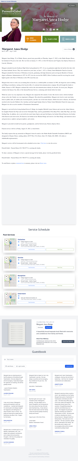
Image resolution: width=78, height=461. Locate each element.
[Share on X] (47, 29)
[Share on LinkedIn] (50, 29)
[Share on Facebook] (44, 29)
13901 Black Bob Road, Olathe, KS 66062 (31, 299)
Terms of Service (43, 454)
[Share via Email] (54, 29)
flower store (43, 163)
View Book (40, 327)
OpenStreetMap (40, 456)
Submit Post (69, 366)
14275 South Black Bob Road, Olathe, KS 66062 (33, 246)
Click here (43, 143)
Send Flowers (60, 302)
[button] (10, 243)
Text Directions (31, 249)
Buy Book (48, 327)
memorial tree (20, 163)
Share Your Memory (68, 341)
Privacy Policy (35, 454)
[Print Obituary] (57, 29)
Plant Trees (60, 249)
